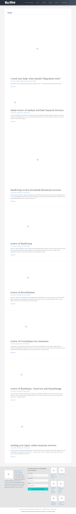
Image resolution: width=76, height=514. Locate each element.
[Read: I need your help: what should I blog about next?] (38, 48)
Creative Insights (20, 81)
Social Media (27, 81)
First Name (30, 473)
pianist (15, 472)
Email (29, 483)
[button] (70, 2)
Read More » (13, 87)
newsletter (12, 487)
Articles (50, 2)
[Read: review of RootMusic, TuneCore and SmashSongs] (22, 374)
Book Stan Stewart (30, 509)
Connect (56, 2)
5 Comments (13, 112)
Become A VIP (38, 509)
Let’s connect (22, 509)
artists (20, 484)
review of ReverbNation (23, 292)
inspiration (22, 477)
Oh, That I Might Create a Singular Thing (61, 503)
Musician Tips (20, 112)
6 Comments (13, 391)
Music (37, 2)
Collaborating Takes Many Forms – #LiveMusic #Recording (53, 490)
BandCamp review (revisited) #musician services (36, 190)
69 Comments (14, 294)
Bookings (44, 2)
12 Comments (13, 447)
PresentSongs (64, 2)
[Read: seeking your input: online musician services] (22, 426)
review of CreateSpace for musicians (29, 341)
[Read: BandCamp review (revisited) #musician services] (38, 159)
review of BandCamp (21, 243)
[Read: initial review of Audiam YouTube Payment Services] (15, 102)
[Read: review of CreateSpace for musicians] (26, 326)
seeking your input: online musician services (33, 445)
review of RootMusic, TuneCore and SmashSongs (36, 388)
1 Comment (13, 81)
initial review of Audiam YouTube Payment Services (37, 110)
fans (13, 484)
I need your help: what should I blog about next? (35, 78)
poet (22, 474)
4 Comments (13, 192)
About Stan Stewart (29, 2)
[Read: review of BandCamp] (28, 226)
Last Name (30, 478)
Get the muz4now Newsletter (38, 489)
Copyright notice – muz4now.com (49, 509)
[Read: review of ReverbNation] (28, 277)
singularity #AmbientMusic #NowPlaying (53, 503)
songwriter (20, 472)
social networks (19, 487)
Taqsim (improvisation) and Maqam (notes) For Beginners (60, 490)
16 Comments (13, 246)
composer (16, 474)
